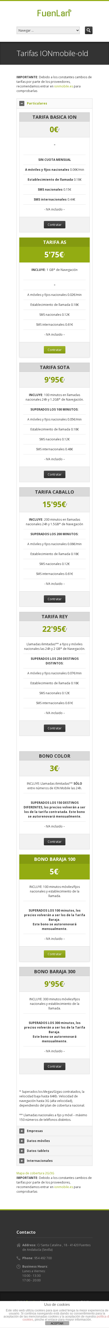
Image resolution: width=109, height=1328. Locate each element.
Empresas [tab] (35, 1131)
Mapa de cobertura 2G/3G (35, 1173)
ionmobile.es (63, 86)
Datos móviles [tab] (38, 1141)
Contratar (55, 224)
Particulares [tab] (37, 103)
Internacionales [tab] (40, 1161)
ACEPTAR (57, 1323)
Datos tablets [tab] (38, 1151)
